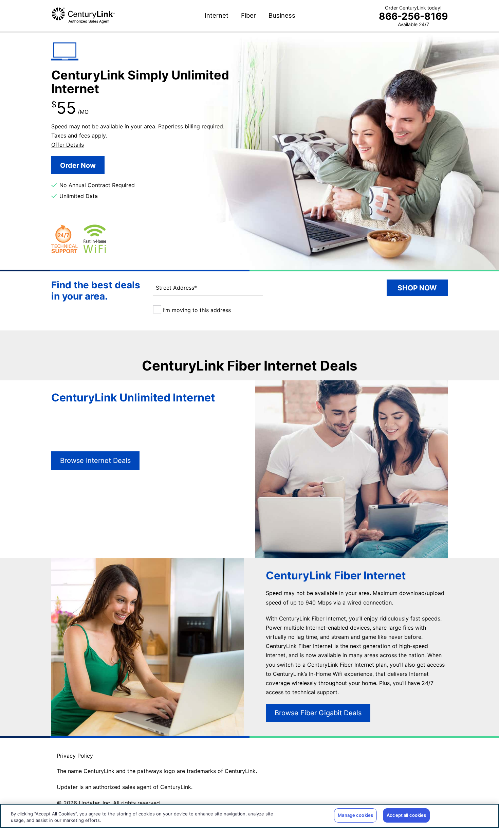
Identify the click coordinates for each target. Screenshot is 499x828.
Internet (216, 15)
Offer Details (67, 144)
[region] (249, 816)
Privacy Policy (75, 755)
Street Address (176, 287)
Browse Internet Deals (95, 460)
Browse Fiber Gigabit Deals (318, 713)
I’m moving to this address (196, 310)
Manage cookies (355, 815)
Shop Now (417, 288)
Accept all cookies (406, 815)
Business (282, 15)
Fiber (248, 15)
